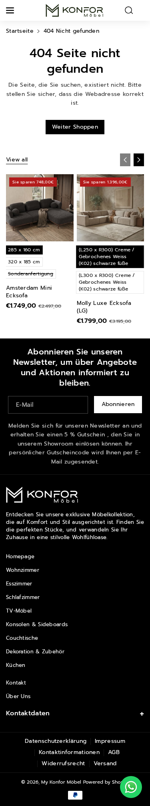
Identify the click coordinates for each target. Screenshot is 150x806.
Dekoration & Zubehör (35, 651)
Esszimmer (19, 583)
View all (17, 159)
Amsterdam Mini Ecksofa (29, 292)
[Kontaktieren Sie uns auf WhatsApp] (131, 787)
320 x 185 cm (24, 261)
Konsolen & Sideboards (37, 624)
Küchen (16, 665)
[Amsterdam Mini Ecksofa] (40, 208)
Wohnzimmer (22, 570)
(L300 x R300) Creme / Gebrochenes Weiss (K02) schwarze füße (107, 282)
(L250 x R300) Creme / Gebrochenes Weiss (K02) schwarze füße (107, 256)
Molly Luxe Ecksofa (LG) (104, 307)
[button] (11, 10)
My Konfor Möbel (61, 782)
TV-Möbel (19, 611)
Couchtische (22, 638)
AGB (114, 752)
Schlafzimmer (23, 597)
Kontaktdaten (28, 713)
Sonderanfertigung (32, 274)
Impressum (110, 741)
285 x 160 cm (24, 249)
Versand (105, 763)
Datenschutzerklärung (55, 741)
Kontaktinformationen (69, 752)
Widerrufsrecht (63, 763)
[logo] (42, 495)
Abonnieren (118, 404)
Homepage (20, 556)
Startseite (20, 31)
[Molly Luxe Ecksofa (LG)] (110, 208)
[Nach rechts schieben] (139, 159)
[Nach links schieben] (125, 159)
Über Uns (18, 696)
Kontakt (16, 683)
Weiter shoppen (75, 127)
